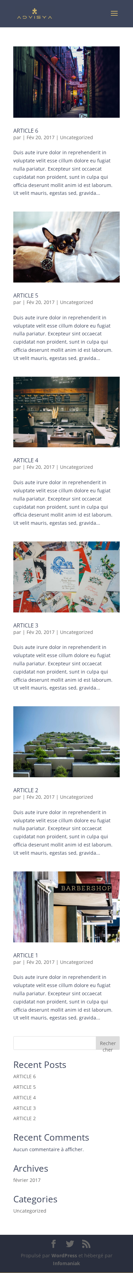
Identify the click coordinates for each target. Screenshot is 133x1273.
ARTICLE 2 (25, 790)
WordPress (64, 1255)
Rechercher (108, 1045)
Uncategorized (76, 137)
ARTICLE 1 (25, 955)
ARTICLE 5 (25, 295)
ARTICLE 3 (25, 625)
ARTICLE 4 (25, 460)
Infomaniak (66, 1263)
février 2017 (27, 1180)
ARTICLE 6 (25, 130)
